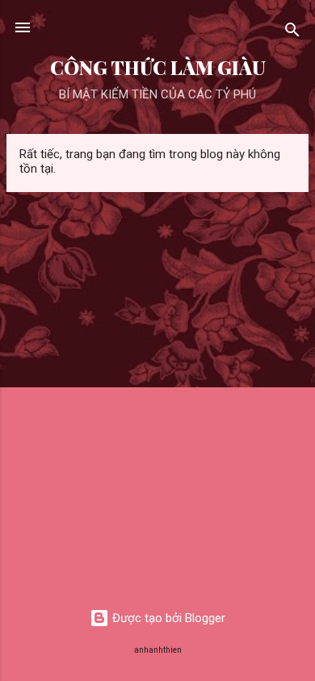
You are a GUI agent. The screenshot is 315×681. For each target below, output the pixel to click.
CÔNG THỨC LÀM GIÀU (158, 67)
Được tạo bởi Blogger (167, 618)
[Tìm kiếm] (292, 32)
